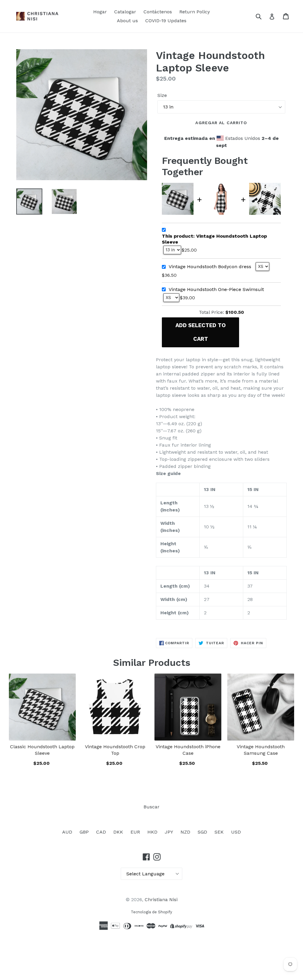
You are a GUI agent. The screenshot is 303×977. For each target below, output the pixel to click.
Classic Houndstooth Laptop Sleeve (42, 750)
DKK (118, 832)
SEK (219, 832)
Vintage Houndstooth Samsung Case (261, 750)
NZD (185, 832)
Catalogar (125, 12)
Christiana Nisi (161, 899)
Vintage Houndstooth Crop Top (115, 750)
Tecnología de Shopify (151, 912)
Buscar (151, 807)
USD (236, 832)
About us (127, 20)
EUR (135, 832)
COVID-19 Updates (165, 20)
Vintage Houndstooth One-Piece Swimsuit (216, 289)
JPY (169, 832)
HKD (152, 832)
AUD (67, 832)
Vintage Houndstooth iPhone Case (188, 750)
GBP (84, 832)
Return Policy (194, 12)
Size (162, 95)
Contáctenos (158, 12)
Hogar (100, 12)
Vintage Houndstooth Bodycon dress (210, 266)
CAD (101, 832)
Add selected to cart (200, 332)
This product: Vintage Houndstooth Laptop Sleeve (214, 239)
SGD (202, 832)
